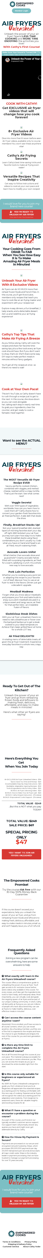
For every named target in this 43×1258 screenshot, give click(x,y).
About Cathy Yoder (31, 1247)
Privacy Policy (31, 1242)
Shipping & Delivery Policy (20, 1244)
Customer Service (11, 1247)
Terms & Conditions (12, 1242)
